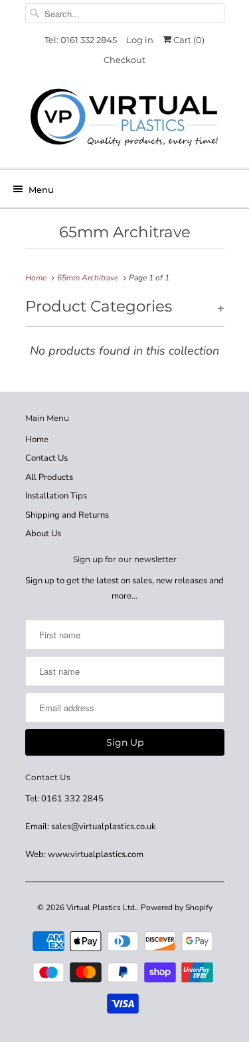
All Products (49, 477)
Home (36, 439)
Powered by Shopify (176, 907)
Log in (139, 39)
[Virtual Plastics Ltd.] (124, 119)
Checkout (124, 59)
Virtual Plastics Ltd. (101, 907)
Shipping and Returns (67, 515)
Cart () (188, 39)
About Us (43, 534)
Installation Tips (56, 496)
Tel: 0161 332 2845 (80, 39)
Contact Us (46, 458)
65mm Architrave (125, 232)
